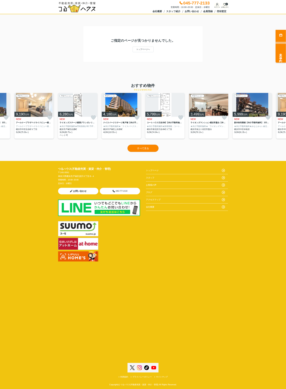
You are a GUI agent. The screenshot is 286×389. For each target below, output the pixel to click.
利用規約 (124, 377)
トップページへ (143, 49)
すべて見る (143, 148)
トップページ (152, 170)
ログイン (217, 7)
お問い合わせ (192, 11)
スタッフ (150, 177)
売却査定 (221, 11)
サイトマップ (162, 377)
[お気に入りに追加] (6, 117)
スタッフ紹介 (173, 11)
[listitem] (78, 116)
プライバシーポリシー (142, 377)
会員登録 (208, 11)
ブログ (149, 192)
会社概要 (157, 11)
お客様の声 (151, 185)
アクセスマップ (153, 199)
